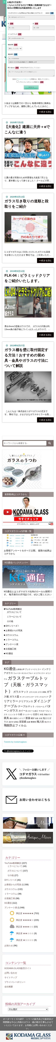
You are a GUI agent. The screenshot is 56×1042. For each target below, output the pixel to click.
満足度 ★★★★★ (24, 913)
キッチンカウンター (27, 697)
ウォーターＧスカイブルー (23, 673)
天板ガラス (48, 714)
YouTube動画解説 (12, 863)
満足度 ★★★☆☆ (24, 926)
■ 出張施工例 (10, 649)
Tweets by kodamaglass (15, 742)
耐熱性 (33, 722)
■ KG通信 (8, 653)
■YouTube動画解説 (13, 609)
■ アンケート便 (11, 644)
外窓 (41, 714)
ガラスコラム (10, 889)
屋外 (11, 718)
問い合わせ (24, 67)
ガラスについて (14, 612)
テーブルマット (26, 706)
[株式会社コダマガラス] (28, 1036)
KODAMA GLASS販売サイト (17, 968)
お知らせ (8, 945)
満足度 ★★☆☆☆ (24, 933)
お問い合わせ (10, 973)
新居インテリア (19, 718)
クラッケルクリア (41, 697)
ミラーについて (14, 616)
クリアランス (26, 701)
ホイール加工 (33, 711)
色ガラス (48, 722)
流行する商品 (14, 722)
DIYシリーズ (10, 880)
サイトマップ (10, 977)
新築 (28, 718)
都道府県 (12, 44)
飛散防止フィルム (15, 725)
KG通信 (10, 669)
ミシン (10, 714)
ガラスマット (21, 691)
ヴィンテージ (27, 714)
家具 (6, 718)
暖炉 (32, 718)
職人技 (40, 721)
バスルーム (39, 707)
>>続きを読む (45, 112)
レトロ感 (18, 714)
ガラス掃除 (42, 692)
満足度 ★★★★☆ (24, 920)
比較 (36, 718)
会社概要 (8, 986)
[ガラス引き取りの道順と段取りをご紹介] (28, 229)
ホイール (23, 711)
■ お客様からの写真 (13, 630)
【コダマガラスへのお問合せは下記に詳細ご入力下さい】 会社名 (30, 13)
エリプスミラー (39, 673)
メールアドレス (14, 34)
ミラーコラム (10, 894)
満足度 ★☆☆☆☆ (24, 940)
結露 (28, 722)
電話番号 (12, 54)
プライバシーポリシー (14, 982)
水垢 (40, 718)
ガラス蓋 (14, 696)
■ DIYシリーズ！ (12, 626)
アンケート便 (10, 907)
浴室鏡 (22, 721)
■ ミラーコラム (11, 639)
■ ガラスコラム (11, 635)
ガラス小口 (33, 692)
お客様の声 (20, 669)
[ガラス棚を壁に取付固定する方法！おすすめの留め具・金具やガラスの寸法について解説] (28, 388)
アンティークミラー (33, 669)
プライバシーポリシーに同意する (31, 82)
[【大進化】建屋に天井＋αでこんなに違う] (28, 154)
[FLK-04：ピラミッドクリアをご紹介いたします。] (28, 303)
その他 (10, 621)
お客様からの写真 (12, 884)
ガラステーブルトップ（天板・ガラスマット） (26, 685)
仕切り (36, 714)
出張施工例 (9, 898)
